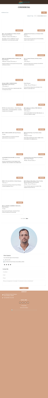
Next (27, 218)
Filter (44, 12)
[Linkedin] (8, 265)
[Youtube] (10, 265)
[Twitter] (6, 265)
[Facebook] (5, 265)
